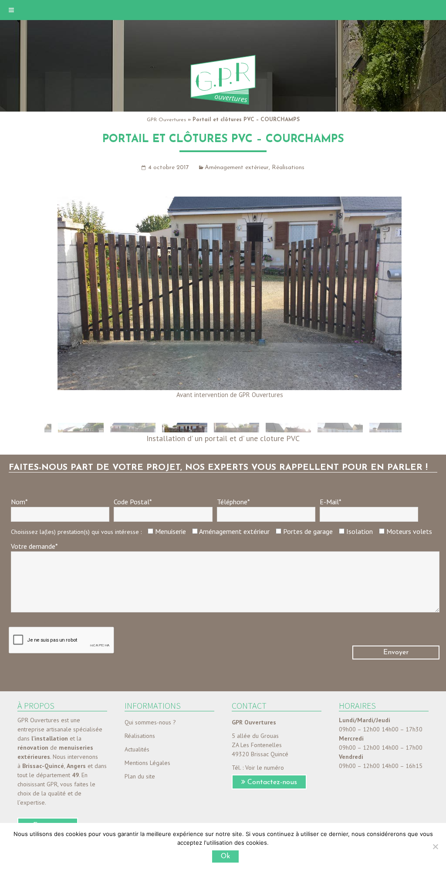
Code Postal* (133, 501)
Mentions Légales (147, 763)
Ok (225, 856)
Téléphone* (233, 501)
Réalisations (288, 167)
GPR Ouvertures (166, 119)
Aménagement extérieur (237, 167)
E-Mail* (330, 501)
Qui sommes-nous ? (150, 722)
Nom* (19, 501)
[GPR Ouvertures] (223, 79)
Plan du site (140, 776)
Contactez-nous (272, 782)
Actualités (137, 749)
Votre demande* (34, 546)
